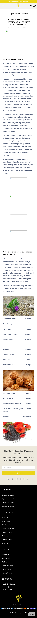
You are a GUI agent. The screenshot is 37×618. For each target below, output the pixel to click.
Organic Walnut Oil (8, 506)
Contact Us (5, 536)
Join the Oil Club (7, 569)
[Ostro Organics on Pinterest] (20, 479)
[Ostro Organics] (18, 6)
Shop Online (5, 555)
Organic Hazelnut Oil (8, 499)
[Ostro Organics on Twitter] (9, 479)
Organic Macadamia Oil (9, 502)
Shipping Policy (6, 525)
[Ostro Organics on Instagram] (24, 479)
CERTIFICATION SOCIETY (18, 22)
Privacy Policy (6, 517)
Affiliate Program (7, 573)
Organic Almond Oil (8, 495)
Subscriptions (6, 558)
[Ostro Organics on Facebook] (13, 479)
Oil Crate (4, 562)
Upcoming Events (7, 566)
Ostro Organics (19, 612)
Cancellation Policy (8, 529)
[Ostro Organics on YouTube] (16, 479)
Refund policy (6, 521)
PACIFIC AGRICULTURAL (18, 19)
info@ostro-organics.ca (12, 587)
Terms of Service (7, 532)
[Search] (31, 6)
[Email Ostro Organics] (27, 479)
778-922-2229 (8, 589)
